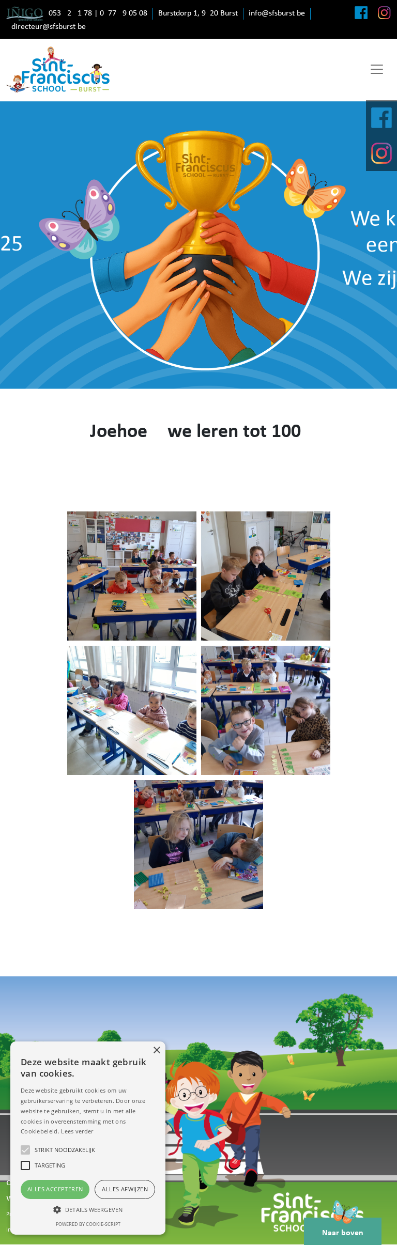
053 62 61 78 (70, 13)
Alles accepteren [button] (55, 1189)
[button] (88, 1209)
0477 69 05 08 (123, 13)
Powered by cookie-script (88, 1224)
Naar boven (342, 1233)
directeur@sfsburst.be (48, 27)
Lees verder (77, 1131)
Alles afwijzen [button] (125, 1189)
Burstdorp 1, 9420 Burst (198, 13)
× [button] (156, 1050)
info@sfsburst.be (277, 13)
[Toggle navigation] (377, 69)
